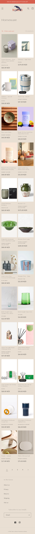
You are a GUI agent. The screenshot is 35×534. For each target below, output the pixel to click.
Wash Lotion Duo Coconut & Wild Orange (8, 277)
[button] (2, 8)
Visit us (6, 502)
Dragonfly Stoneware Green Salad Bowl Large (8, 240)
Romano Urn (21, 203)
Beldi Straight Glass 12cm (25, 312)
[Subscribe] (29, 515)
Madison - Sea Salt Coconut (6, 97)
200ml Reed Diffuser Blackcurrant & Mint (24, 348)
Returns (6, 494)
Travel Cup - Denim (23, 97)
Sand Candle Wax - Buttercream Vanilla (23, 168)
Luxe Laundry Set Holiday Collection (8, 385)
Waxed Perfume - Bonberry (6, 204)
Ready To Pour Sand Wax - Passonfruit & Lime (25, 133)
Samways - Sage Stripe (24, 59)
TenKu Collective (14, 531)
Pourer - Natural (6, 456)
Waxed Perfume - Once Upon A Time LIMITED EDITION (8, 61)
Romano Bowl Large (24, 239)
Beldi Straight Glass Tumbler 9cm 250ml (7, 312)
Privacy (6, 489)
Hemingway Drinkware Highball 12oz (24, 421)
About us (7, 485)
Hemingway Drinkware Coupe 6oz (8, 421)
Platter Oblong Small (24, 456)
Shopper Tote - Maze (24, 276)
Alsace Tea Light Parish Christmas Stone (7, 348)
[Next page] (28, 470)
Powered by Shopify (23, 531)
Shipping (6, 498)
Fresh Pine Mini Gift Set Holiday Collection (24, 385)
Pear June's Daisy (6, 132)
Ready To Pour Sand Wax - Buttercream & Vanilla (9, 168)
